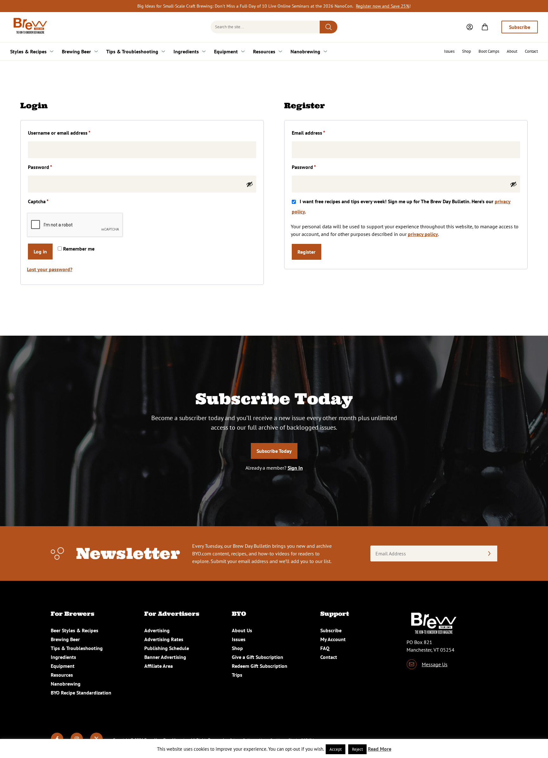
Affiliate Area (158, 666)
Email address (318, 132)
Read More (379, 749)
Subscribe (519, 27)
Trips (237, 675)
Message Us (434, 664)
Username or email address (69, 132)
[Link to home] (29, 27)
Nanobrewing (305, 51)
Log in (40, 251)
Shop (466, 51)
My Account (333, 639)
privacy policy (423, 234)
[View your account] (469, 27)
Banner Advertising (165, 657)
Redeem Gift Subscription (259, 666)
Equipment (226, 51)
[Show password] (249, 184)
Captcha (38, 201)
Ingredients (186, 51)
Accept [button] (335, 749)
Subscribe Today (274, 451)
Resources (264, 51)
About (512, 51)
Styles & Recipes (28, 51)
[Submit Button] (328, 27)
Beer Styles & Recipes (74, 630)
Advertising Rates (163, 639)
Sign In (295, 468)
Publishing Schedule (166, 648)
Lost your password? (49, 269)
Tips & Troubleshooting (132, 51)
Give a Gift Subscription (257, 657)
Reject (357, 749)
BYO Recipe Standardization (81, 692)
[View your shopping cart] (485, 27)
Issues (449, 51)
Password (49, 167)
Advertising (157, 630)
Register (306, 252)
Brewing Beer (76, 51)
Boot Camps (489, 51)
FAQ (324, 648)
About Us (242, 630)
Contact (531, 51)
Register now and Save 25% (382, 6)
